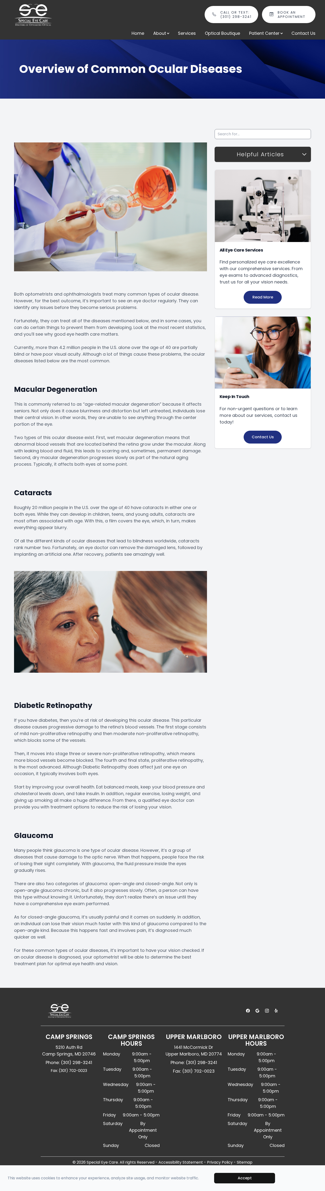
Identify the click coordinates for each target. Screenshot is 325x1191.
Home (138, 33)
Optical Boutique (222, 33)
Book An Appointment (291, 14)
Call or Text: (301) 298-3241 (235, 14)
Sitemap (244, 1162)
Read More (262, 297)
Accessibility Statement (180, 1162)
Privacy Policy (220, 1162)
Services (187, 33)
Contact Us (303, 33)
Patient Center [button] (264, 33)
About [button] (159, 33)
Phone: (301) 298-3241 (69, 1062)
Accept (245, 1178)
